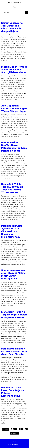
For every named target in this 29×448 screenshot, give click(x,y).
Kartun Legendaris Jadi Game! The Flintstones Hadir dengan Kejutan (12, 27)
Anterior (5, 429)
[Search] (26, 12)
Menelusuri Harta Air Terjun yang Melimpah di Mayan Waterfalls (14, 314)
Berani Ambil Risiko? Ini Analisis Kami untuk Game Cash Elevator (14, 351)
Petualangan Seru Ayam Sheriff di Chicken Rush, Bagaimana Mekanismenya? (11, 231)
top (14, 441)
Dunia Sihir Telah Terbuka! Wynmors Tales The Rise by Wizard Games (12, 188)
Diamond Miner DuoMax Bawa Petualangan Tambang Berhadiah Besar (14, 146)
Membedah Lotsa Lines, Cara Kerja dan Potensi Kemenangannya (13, 391)
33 (26, 429)
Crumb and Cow (14, 3)
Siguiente (15, 433)
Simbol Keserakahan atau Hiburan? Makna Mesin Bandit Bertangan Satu (13, 274)
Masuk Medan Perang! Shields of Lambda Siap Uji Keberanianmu (14, 69)
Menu (14, 7)
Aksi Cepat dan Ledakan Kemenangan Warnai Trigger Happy (14, 108)
